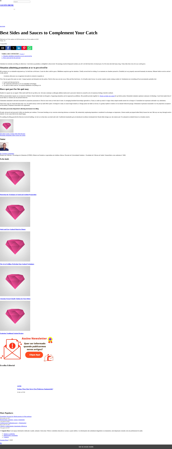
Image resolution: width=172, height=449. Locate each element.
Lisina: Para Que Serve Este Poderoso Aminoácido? (35, 389)
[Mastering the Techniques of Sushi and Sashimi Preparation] (15, 191)
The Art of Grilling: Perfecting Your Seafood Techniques (17, 264)
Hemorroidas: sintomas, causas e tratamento (12, 419)
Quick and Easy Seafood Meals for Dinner (13, 229)
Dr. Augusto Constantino (7, 153)
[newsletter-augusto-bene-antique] (27, 362)
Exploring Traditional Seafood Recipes (11, 333)
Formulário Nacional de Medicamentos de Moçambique (16, 416)
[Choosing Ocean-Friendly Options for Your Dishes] (15, 295)
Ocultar (22, 54)
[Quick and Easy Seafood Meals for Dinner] (15, 226)
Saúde (19, 386)
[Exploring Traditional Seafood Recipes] (15, 330)
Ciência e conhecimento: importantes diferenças (13, 426)
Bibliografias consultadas (11, 435)
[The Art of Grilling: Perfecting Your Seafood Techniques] (15, 261)
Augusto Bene (4, 440)
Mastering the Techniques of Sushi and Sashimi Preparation (18, 194)
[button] (2, 48)
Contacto (6, 437)
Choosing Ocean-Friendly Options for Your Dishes (15, 298)
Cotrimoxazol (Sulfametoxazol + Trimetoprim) (13, 423)
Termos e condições (9, 434)
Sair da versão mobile (86, 447)
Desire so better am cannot (107, 96)
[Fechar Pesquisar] (14, 9)
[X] (1, 443)
